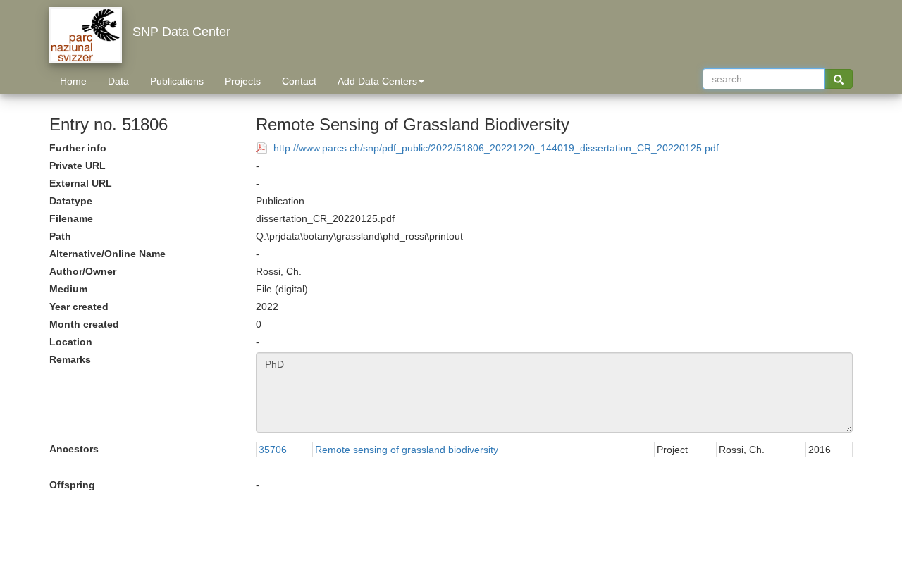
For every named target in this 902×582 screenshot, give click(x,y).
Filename (71, 218)
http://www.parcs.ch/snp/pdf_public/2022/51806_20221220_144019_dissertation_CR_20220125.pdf (496, 148)
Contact (299, 81)
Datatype (70, 200)
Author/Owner (82, 271)
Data (118, 81)
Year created (79, 306)
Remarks (70, 359)
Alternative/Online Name (107, 253)
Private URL (77, 165)
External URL (80, 183)
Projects (243, 81)
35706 (273, 449)
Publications (177, 81)
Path (60, 236)
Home (73, 81)
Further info (77, 148)
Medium (68, 289)
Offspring (72, 484)
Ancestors (74, 448)
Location (70, 341)
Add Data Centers (377, 81)
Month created (84, 324)
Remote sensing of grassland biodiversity (406, 449)
